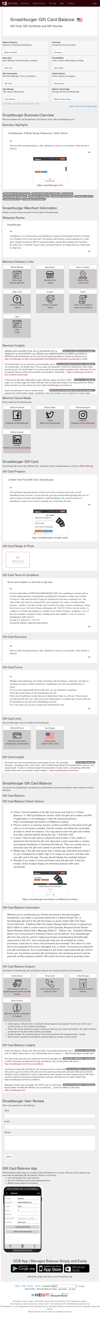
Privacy (30, 1286)
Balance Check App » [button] (63, 99)
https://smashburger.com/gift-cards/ (79, 1053)
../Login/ (17, 332)
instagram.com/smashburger (83, 423)
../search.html (83, 282)
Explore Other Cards (50, 743)
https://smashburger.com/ (64, 119)
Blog (62, 3)
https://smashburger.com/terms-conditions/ (22, 1079)
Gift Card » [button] (8, 83)
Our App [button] (52, 3)
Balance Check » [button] (11, 52)
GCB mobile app (86, 466)
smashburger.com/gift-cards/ (17, 743)
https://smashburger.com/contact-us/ (57, 385)
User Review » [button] (10, 99)
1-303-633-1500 (50, 991)
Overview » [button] (58, 52)
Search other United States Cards (83, 106)
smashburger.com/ (17, 282)
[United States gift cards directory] (79, 19)
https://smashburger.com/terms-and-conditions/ (24, 1063)
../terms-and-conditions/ (83, 307)
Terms (37, 1286)
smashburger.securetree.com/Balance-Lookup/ (19, 992)
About (17, 1286)
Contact (71, 3)
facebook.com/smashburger (17, 423)
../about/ (50, 282)
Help (24, 1286)
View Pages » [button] (59, 68)
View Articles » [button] (60, 83)
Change (81, 1286)
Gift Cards (25, 3)
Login (94, 3)
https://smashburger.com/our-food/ (64, 770)
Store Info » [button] (9, 68)
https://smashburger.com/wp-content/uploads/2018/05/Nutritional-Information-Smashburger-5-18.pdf (46, 359)
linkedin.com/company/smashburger (18, 447)
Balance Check (39, 3)
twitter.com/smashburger (50, 423)
